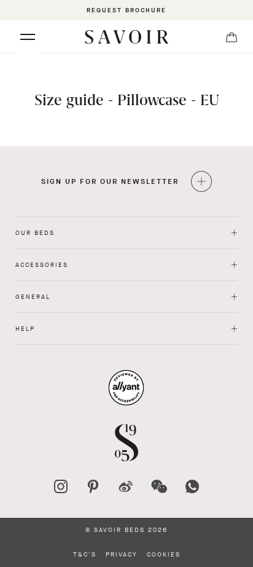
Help (25, 329)
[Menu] (27, 37)
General (32, 297)
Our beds (35, 233)
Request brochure (126, 10)
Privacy (122, 555)
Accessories (41, 265)
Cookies (164, 555)
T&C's (84, 555)
